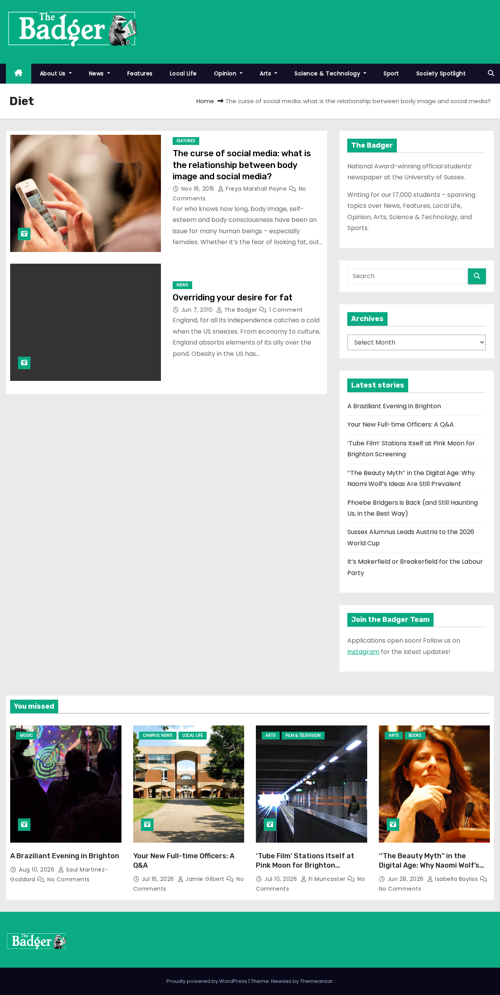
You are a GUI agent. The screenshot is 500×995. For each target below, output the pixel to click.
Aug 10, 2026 (37, 870)
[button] (491, 73)
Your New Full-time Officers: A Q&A (400, 424)
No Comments (68, 879)
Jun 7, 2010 (197, 310)
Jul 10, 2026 (281, 879)
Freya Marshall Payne (256, 189)
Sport (391, 73)
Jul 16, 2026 (159, 879)
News (97, 73)
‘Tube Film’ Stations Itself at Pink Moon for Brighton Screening (305, 865)
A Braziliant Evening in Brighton (394, 406)
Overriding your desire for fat (233, 297)
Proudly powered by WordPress (207, 981)
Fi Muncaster (327, 879)
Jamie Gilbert (205, 879)
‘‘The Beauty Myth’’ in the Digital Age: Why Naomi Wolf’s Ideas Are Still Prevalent (429, 865)
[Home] (18, 74)
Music (26, 735)
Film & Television (303, 735)
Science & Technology (328, 73)
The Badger (240, 310)
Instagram (363, 651)
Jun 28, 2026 (407, 879)
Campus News (158, 735)
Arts (266, 73)
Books (415, 735)
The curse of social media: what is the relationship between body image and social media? (242, 165)
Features (140, 73)
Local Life (183, 73)
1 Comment (286, 310)
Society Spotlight (441, 73)
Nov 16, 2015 (198, 189)
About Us (54, 73)
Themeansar (316, 981)
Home (205, 101)
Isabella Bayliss (457, 879)
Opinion (226, 73)
